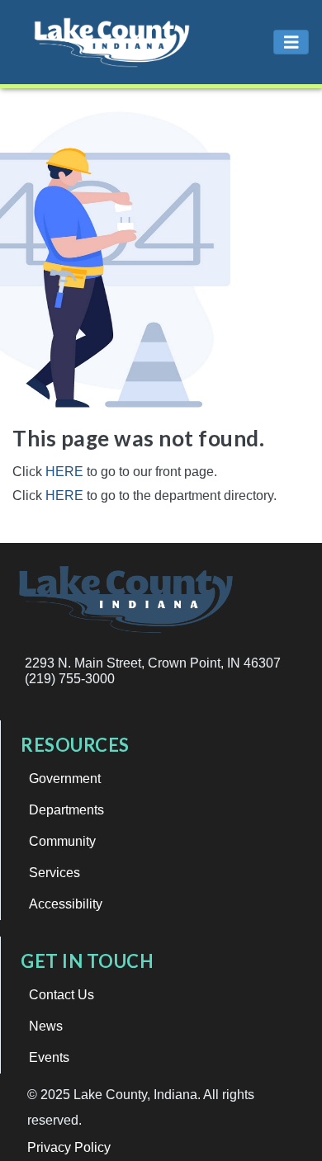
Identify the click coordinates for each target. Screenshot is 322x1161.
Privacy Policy (69, 1147)
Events (49, 1057)
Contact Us (61, 995)
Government (65, 779)
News (46, 1026)
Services (54, 873)
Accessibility (65, 904)
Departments (66, 810)
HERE (64, 472)
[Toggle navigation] (291, 42)
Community (62, 841)
